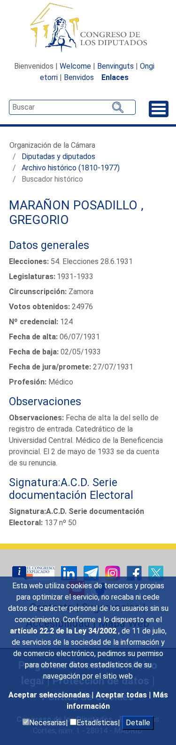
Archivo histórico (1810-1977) (71, 167)
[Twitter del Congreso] (156, 573)
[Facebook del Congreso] (135, 573)
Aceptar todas (122, 694)
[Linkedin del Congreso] (70, 573)
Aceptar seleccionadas (50, 694)
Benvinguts (115, 66)
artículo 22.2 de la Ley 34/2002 (64, 630)
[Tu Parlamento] (34, 573)
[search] (72, 107)
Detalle (138, 722)
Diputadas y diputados (58, 156)
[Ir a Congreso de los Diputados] (88, 27)
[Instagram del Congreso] (113, 573)
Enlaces (115, 77)
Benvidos (79, 77)
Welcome (75, 66)
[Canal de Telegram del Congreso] (92, 573)
